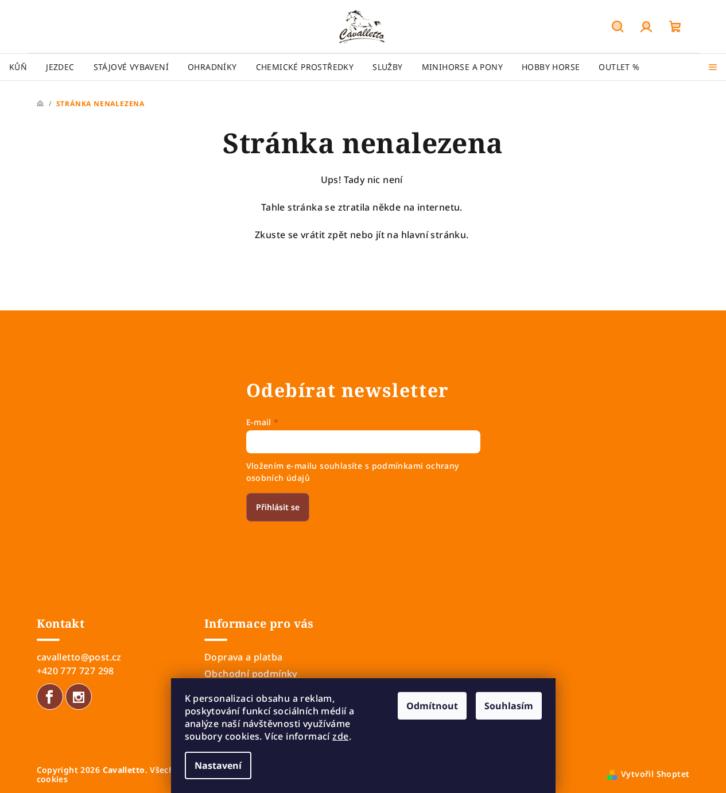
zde (340, 736)
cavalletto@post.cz (79, 657)
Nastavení (218, 765)
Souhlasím (508, 705)
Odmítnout (432, 705)
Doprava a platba (243, 657)
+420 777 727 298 (75, 670)
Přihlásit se (278, 507)
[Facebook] (50, 696)
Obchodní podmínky (250, 673)
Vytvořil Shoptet (655, 773)
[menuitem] (18, 67)
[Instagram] (78, 696)
